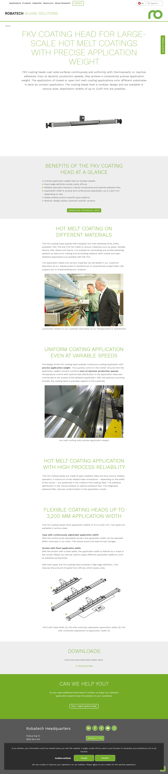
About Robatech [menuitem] (62, 3)
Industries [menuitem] (37, 3)
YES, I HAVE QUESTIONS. (84, 706)
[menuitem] (5, 1)
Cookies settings (63, 758)
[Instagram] (114, 728)
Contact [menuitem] (78, 3)
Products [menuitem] (26, 3)
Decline (105, 758)
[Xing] (101, 728)
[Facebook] (95, 728)
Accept (84, 758)
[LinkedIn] (88, 728)
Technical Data (85, 666)
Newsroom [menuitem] (48, 3)
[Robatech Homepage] (31, 14)
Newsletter (95, 738)
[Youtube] (107, 728)
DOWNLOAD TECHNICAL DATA (84, 210)
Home (7, 26)
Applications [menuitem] (15, 3)
